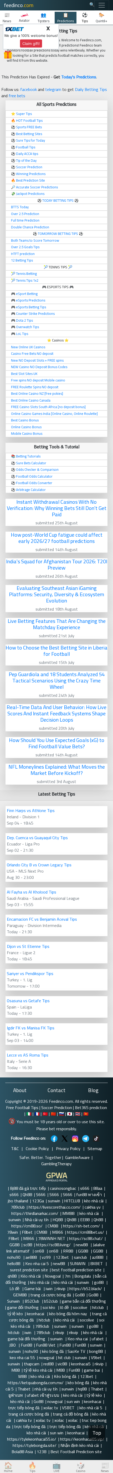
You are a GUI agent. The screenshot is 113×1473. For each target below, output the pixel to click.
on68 (40, 1251)
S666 (40, 1194)
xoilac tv (50, 1408)
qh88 (12, 1276)
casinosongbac (63, 1188)
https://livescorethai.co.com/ (55, 1207)
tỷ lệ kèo (15, 1314)
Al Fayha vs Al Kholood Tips (31, 892)
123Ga (38, 1201)
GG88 (14, 1245)
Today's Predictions (78, 77)
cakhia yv (93, 1207)
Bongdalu (82, 1276)
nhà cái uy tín (46, 1389)
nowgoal (46, 1357)
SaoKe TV (76, 1351)
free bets (17, 96)
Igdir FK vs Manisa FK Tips (30, 1028)
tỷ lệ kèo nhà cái (38, 1370)
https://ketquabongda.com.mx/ (36, 1383)
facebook (28, 89)
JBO (13, 1345)
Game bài (33, 1288)
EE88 (85, 1219)
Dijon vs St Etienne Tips (28, 946)
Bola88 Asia (22, 1451)
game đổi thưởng (23, 1307)
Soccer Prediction (56, 1107)
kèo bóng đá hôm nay (68, 1314)
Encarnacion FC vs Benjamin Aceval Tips (42, 919)
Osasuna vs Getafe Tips (28, 1001)
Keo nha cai (78, 1339)
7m (67, 1276)
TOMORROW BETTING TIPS (58, 233)
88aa (97, 1188)
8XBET (97, 1263)
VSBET (68, 1408)
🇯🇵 (69, 1114)
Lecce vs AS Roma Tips (27, 1055)
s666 (84, 1188)
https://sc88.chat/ (86, 1238)
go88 (99, 1282)
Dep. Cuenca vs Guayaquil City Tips (37, 838)
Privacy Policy (68, 1148)
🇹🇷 (45, 1114)
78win (12, 1232)
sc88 (27, 1245)
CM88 (53, 1226)
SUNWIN (78, 1263)
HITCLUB (72, 1201)
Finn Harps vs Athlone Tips (31, 810)
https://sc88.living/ (54, 1245)
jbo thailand (18, 1201)
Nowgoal (53, 1276)
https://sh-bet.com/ (81, 1226)
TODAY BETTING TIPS (58, 200)
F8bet (27, 1232)
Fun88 (26, 1345)
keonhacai (36, 1314)
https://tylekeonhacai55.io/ (31, 1439)
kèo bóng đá (53, 1351)
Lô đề (14, 1288)
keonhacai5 (81, 1364)
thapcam (31, 1364)
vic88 (62, 1364)
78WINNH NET (51, 1238)
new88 (82, 1245)
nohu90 (14, 1257)
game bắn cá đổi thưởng (84, 1301)
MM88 (68, 1213)
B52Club (32, 1301)
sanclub (81, 1257)
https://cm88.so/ (27, 1226)
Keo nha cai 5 (37, 1263)
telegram (53, 89)
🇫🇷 (37, 1114)
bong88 (96, 1351)
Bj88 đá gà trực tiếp (28, 1188)
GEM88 (20, 1295)
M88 (15, 1370)
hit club (64, 1357)
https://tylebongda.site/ (34, 1445)
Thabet (24, 1389)
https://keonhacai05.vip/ (82, 1439)
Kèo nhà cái (30, 1276)
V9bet (96, 1357)
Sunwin (14, 1301)
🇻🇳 (86, 1114)
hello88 (14, 1263)
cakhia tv (24, 1420)
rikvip (60, 1288)
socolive (80, 1307)
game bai (92, 1370)
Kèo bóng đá (65, 1376)
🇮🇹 (29, 1114)
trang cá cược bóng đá (50, 1295)
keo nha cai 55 (22, 1357)
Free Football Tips (22, 1107)
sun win (73, 1401)
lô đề (64, 1307)
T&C (15, 1148)
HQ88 (58, 1219)
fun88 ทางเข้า (89, 1194)
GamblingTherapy (56, 1164)
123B (42, 1451)
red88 (48, 1364)
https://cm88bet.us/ (85, 1232)
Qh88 (27, 1194)
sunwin (54, 1201)
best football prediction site (76, 1270)
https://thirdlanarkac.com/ (34, 1213)
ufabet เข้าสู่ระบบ (43, 1395)
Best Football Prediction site (76, 1451)
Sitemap (95, 1148)
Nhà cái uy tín (37, 1219)
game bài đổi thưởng (27, 1339)
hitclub (98, 1307)
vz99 (47, 1257)
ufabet (98, 1339)
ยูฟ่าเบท (15, 1395)
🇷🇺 (61, 1114)
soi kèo (49, 1307)
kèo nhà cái (94, 1201)
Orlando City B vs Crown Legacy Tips (39, 865)
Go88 (80, 1295)
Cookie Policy (37, 1148)
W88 (22, 1376)
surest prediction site (29, 1270)
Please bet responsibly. (56, 1129)
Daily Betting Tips (91, 89)
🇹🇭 (77, 1114)
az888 (98, 1257)
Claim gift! (31, 43)
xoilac (59, 1420)
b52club (51, 1301)
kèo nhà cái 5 (91, 1408)
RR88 (68, 1251)
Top (97, 1433)
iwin (49, 1288)
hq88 (82, 1389)
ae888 (31, 1257)
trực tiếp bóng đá (23, 1408)
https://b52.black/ (85, 1288)
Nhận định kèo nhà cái (79, 1445)
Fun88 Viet (45, 1345)
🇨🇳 (53, 1114)
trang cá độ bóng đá (70, 1414)
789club (18, 1207)
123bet (63, 1257)
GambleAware (77, 1157)
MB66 (57, 1232)
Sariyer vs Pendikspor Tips (30, 973)
